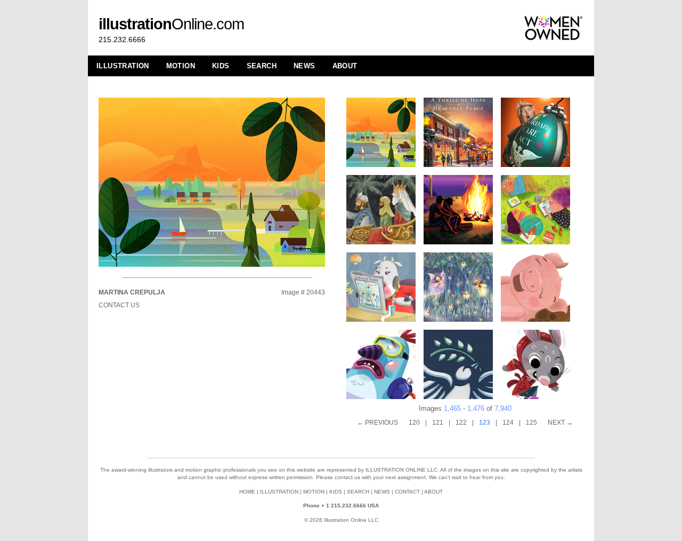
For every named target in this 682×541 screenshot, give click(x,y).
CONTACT (407, 492)
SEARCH (262, 66)
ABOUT (345, 66)
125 (531, 422)
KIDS (221, 66)
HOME (247, 492)
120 (414, 422)
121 (437, 422)
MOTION (180, 66)
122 (461, 422)
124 (508, 422)
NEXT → (560, 422)
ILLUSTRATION (122, 66)
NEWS (304, 66)
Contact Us (119, 305)
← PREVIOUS (377, 422)
